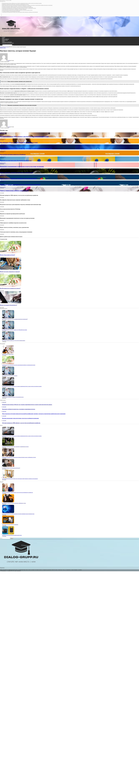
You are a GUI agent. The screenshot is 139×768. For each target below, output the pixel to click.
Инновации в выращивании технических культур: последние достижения (22, 166)
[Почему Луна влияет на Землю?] (10, 252)
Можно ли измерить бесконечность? (8, 305)
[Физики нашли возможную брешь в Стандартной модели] (8, 395)
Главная (3, 37)
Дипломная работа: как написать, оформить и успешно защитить (14, 9)
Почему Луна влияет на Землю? (7, 255)
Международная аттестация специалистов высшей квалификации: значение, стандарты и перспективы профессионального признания (27, 5)
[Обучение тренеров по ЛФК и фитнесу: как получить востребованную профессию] (8, 491)
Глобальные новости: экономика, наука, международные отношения (20, 184)
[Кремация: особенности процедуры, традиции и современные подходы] (8, 445)
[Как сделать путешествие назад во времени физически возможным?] (8, 317)
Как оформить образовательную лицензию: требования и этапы (19, 142)
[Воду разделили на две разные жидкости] (8, 374)
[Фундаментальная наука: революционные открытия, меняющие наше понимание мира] (8, 512)
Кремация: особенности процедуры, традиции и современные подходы (15, 4)
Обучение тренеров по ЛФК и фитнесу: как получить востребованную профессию (17, 7)
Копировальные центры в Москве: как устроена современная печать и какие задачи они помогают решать (22, 3)
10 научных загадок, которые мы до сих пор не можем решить (13, 340)
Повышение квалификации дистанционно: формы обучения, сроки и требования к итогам (19, 8)
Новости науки (5, 40)
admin (9, 60)
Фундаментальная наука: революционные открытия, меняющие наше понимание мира (26, 148)
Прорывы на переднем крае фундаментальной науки (15, 160)
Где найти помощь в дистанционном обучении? (11, 11)
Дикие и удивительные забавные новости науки (14, 190)
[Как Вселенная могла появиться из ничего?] (10, 286)
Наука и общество (5, 39)
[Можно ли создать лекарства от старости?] (10, 269)
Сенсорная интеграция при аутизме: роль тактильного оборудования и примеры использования (20, 12)
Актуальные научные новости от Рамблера (13, 154)
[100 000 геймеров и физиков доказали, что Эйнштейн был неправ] (8, 328)
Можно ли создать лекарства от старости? (10, 271)
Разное (3, 41)
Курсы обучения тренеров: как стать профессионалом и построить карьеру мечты (17, 10)
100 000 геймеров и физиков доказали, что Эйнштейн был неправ (14, 329)
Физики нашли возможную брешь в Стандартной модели (13, 397)
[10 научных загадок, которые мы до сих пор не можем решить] (8, 339)
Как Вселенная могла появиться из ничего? (10, 288)
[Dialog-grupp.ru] (11, 33)
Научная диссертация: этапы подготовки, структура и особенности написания (16, 6)
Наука (3, 38)
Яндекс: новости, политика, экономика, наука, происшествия (18, 178)
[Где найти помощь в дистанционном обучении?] (8, 466)
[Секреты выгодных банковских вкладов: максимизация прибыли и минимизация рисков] (8, 363)
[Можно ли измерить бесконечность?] (10, 302)
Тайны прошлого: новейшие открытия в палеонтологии (16, 172)
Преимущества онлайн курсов (7, 354)
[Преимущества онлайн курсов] (8, 353)
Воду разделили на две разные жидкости (9, 375)
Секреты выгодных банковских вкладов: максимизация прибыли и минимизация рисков (18, 365)
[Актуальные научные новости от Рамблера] (8, 523)
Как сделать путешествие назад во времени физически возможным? (15, 319)
